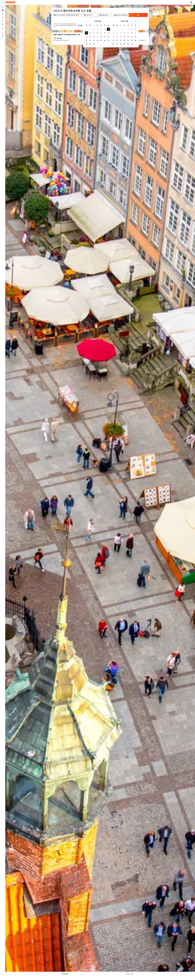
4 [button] (135, 29)
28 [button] (86, 44)
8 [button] (124, 33)
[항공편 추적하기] (3, 21)
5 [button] (104, 29)
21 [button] (86, 40)
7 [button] (86, 33)
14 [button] (86, 36)
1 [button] (124, 29)
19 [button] (104, 36)
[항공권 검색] (3, 7)
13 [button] (108, 33)
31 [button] (131, 44)
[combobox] (69, 15)
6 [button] (108, 29)
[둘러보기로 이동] (3, 17)
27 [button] (108, 40)
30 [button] (94, 44)
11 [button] (101, 33)
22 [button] (90, 40)
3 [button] (97, 29)
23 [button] (93, 40)
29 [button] (90, 44)
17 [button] (97, 36)
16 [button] (93, 36)
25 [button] (101, 40)
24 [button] (97, 40)
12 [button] (104, 33)
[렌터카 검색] (3, 13)
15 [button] (90, 36)
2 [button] (93, 29)
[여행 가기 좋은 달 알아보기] (3, 24)
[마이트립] (3, 28)
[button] (2, 2)
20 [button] (108, 36)
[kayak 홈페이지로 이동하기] (10, 2)
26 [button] (104, 40)
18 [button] (101, 36)
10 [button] (97, 33)
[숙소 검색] (3, 10)
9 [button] (93, 33)
